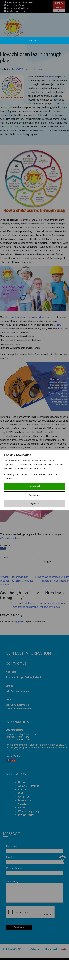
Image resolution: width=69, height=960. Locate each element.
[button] (32, 40)
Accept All (34, 486)
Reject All (34, 503)
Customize (34, 494)
